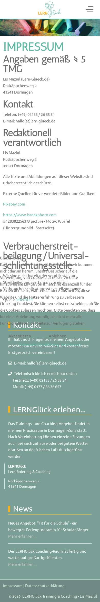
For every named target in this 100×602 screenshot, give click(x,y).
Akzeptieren (19, 335)
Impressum (71, 344)
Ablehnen (57, 335)
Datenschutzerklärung (39, 344)
